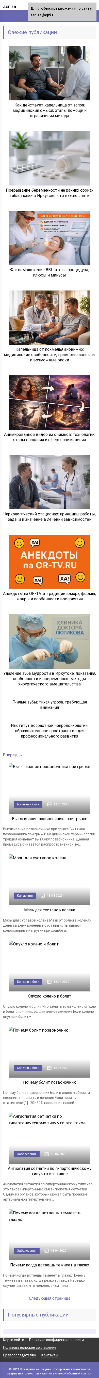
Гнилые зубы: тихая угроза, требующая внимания (49, 705)
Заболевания (27, 1154)
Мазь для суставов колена (49, 910)
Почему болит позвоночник (49, 1082)
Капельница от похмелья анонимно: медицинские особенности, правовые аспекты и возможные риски (49, 354)
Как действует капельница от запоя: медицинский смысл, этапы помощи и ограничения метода (50, 110)
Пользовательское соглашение (29, 1347)
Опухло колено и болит (49, 996)
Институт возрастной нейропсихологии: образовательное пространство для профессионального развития (49, 731)
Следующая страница (49, 1298)
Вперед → (13, 754)
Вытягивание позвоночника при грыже (49, 818)
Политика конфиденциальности (56, 1340)
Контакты (49, 1355)
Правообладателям (19, 1355)
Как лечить (25, 895)
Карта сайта (13, 1340)
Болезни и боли (28, 804)
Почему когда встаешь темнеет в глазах (49, 1265)
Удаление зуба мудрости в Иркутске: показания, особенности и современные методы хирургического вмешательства (49, 678)
